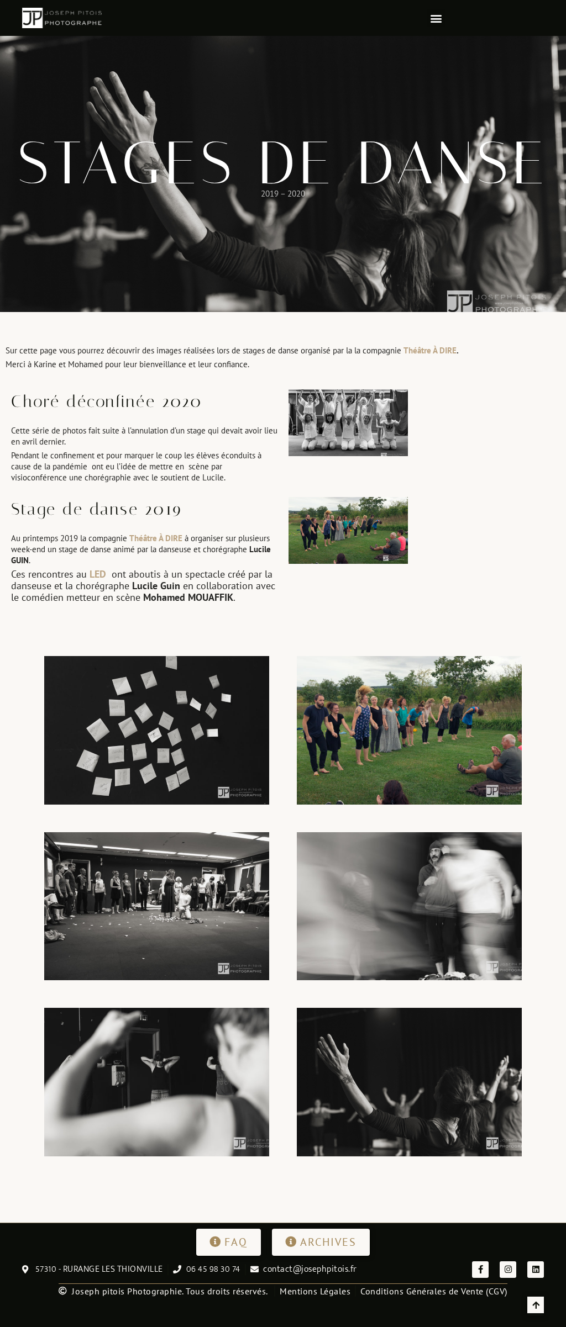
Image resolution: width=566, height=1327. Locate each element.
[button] (436, 18)
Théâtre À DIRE (430, 350)
